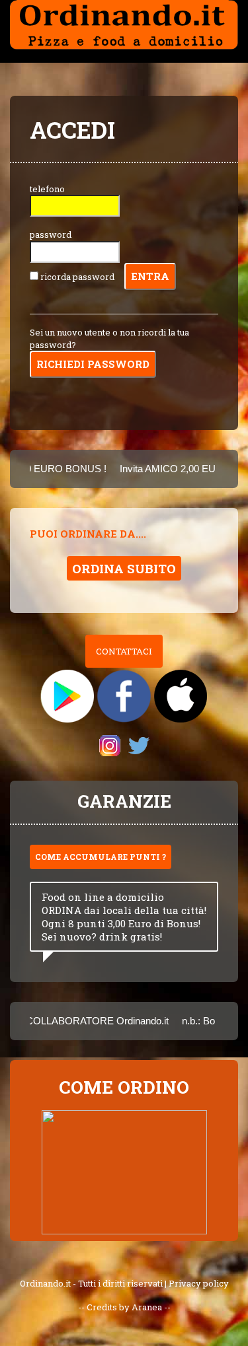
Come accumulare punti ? (100, 856)
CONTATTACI (124, 651)
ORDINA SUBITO (124, 568)
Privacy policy (199, 1283)
